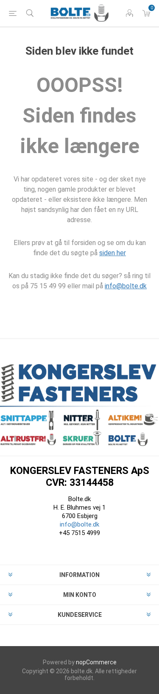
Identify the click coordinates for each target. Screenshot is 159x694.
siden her (112, 253)
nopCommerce (96, 662)
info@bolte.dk (126, 286)
